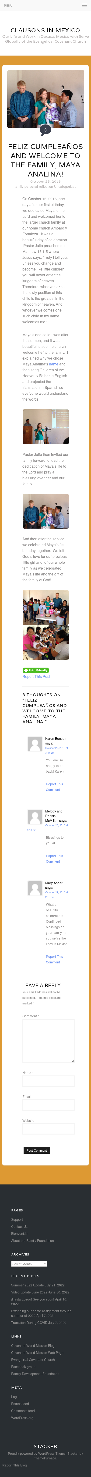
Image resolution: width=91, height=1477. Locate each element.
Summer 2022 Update (27, 1285)
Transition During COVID (29, 1322)
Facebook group (23, 1366)
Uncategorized (65, 186)
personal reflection (38, 186)
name (53, 364)
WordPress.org (22, 1417)
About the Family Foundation (32, 1240)
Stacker (45, 1446)
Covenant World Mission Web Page (37, 1352)
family (19, 186)
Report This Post (36, 676)
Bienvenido (19, 1233)
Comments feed (23, 1410)
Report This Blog (14, 1465)
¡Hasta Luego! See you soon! (32, 1299)
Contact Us (19, 1226)
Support (17, 1219)
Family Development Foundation (35, 1373)
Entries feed (20, 1403)
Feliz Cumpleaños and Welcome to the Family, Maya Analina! (45, 160)
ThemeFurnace (45, 1458)
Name (27, 1072)
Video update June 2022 (29, 1292)
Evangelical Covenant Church (33, 1359)
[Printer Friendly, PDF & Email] (35, 670)
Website (28, 1120)
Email (27, 1096)
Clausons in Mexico (45, 30)
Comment (30, 1016)
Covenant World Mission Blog (33, 1345)
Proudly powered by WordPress (31, 1453)
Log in (15, 1396)
